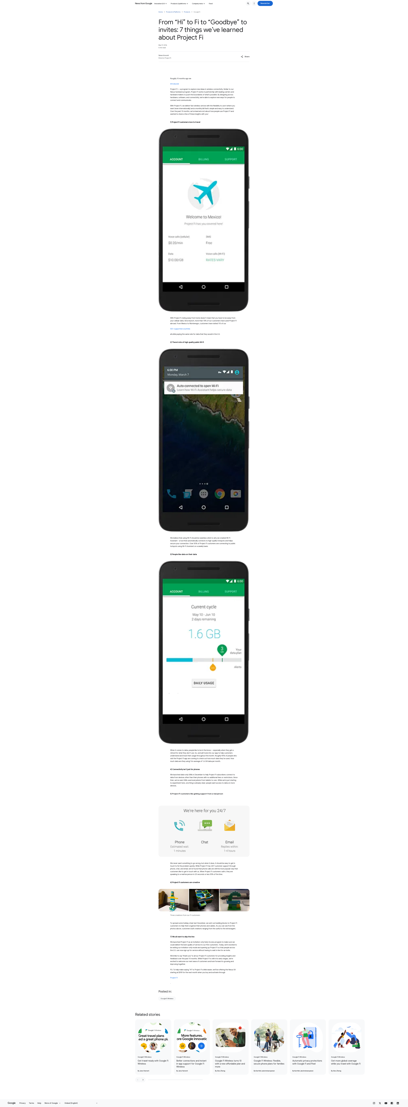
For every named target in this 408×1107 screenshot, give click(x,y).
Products (187, 12)
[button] (265, 3)
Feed (210, 4)
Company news (197, 4)
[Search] (248, 3)
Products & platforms (178, 4)
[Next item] (143, 1079)
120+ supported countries (180, 329)
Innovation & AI (159, 4)
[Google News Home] (143, 3)
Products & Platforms (173, 12)
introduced (174, 84)
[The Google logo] (12, 1103)
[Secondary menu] (254, 3)
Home (161, 12)
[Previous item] (137, 1079)
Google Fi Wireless (167, 999)
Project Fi (174, 978)
